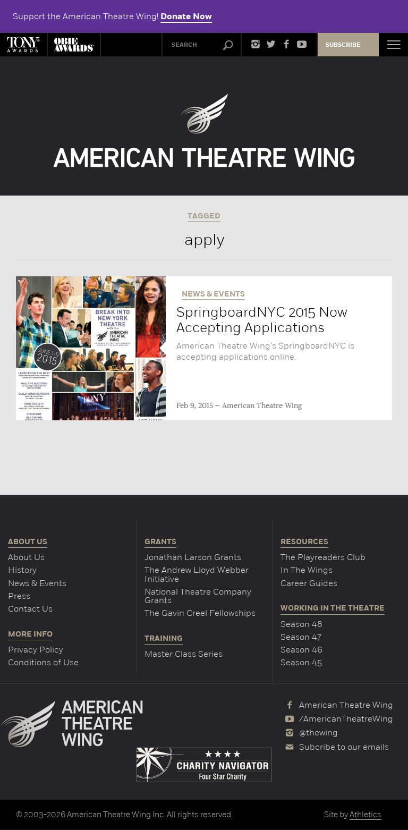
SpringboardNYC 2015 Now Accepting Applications (261, 320)
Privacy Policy (35, 650)
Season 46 (301, 650)
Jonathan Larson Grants (192, 557)
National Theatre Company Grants (197, 596)
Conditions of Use (43, 662)
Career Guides (308, 583)
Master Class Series (183, 654)
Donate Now (186, 16)
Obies (74, 44)
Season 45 (301, 662)
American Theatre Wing (262, 406)
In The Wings (306, 570)
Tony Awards (23, 44)
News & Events (37, 583)
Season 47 (300, 637)
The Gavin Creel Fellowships (200, 613)
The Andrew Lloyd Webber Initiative (196, 574)
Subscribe (343, 45)
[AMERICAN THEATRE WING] (204, 130)
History (22, 570)
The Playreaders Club (323, 557)
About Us (26, 557)
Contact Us (30, 609)
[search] (228, 45)
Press (19, 596)
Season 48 (301, 624)
